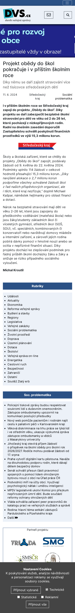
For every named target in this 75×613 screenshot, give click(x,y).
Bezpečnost (16, 368)
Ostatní (12, 377)
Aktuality (13, 300)
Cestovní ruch (17, 364)
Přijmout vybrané (25, 590)
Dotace (12, 347)
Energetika (15, 360)
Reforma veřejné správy (24, 309)
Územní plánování (20, 343)
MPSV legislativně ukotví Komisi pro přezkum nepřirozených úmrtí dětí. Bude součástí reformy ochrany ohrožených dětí (38, 494)
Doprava (13, 339)
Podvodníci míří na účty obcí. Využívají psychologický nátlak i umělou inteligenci (35, 484)
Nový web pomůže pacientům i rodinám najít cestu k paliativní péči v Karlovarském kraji (38, 422)
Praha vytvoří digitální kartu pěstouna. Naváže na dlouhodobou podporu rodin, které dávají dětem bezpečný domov (39, 462)
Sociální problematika (22, 330)
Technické (56, 590)
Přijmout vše (37, 604)
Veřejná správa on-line (23, 356)
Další (11, 517)
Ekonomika (15, 304)
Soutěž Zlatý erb (19, 381)
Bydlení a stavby (19, 313)
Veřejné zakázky (19, 326)
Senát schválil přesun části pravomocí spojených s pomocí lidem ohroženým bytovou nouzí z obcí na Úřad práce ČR (34, 474)
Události (13, 296)
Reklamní (51, 597)
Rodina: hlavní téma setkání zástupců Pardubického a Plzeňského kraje (33, 511)
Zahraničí (14, 373)
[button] (48, 15)
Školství (13, 351)
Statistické (28, 597)
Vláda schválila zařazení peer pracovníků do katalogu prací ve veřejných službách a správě (39, 503)
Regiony (13, 317)
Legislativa (15, 322)
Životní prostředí (19, 334)
